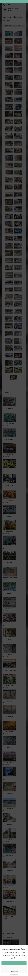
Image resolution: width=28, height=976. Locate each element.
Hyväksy (14, 963)
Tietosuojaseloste (14, 974)
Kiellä (14, 967)
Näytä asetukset (14, 971)
